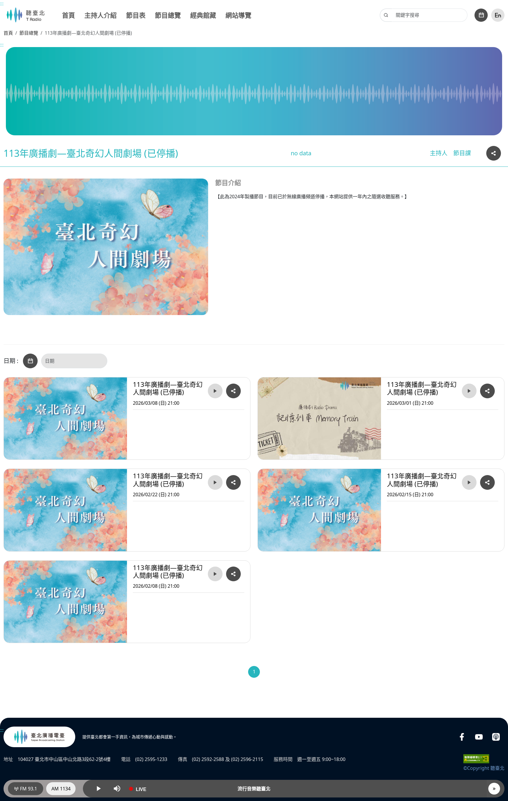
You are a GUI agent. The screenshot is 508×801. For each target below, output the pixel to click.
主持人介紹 (100, 15)
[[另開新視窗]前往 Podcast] (495, 737)
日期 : (11, 360)
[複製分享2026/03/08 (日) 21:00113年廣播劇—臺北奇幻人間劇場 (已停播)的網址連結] (233, 391)
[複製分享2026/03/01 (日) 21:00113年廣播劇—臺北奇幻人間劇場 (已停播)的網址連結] (487, 391)
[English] (497, 15)
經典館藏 (203, 15)
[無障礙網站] (476, 758)
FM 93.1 (28, 788)
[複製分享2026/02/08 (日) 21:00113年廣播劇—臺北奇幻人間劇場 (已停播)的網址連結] (233, 574)
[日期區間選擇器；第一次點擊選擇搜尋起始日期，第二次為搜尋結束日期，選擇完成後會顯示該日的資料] (30, 361)
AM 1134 (61, 788)
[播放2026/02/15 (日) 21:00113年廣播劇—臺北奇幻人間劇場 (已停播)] (469, 482)
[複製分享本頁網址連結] (493, 153)
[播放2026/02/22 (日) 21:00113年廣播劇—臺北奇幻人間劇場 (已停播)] (215, 482)
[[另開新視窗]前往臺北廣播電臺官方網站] (39, 737)
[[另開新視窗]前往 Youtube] (478, 737)
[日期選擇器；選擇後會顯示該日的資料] (481, 15)
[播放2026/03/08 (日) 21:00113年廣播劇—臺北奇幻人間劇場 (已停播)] (215, 391)
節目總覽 (168, 15)
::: (2, 3)
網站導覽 (238, 15)
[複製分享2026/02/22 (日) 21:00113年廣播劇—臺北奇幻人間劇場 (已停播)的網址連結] (233, 482)
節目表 (136, 15)
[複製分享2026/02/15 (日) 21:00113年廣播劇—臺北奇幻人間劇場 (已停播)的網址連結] (487, 482)
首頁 (68, 15)
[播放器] (494, 789)
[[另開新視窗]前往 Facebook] (461, 737)
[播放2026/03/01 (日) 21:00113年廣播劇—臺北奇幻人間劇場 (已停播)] (469, 391)
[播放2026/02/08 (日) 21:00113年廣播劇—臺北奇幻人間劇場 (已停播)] (215, 574)
